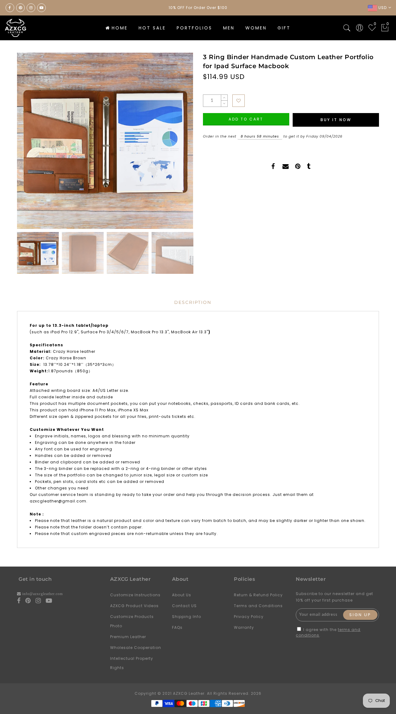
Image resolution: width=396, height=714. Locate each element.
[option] (105, 141)
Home (120, 28)
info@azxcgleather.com (42, 594)
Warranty (244, 627)
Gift (284, 28)
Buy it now (336, 119)
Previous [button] (28, 144)
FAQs (177, 627)
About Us (181, 595)
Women (256, 28)
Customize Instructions (135, 595)
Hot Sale (152, 28)
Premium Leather (128, 636)
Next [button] (174, 144)
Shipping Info (186, 616)
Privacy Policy (249, 616)
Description (192, 302)
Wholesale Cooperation (135, 647)
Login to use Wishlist (238, 100)
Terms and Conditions (258, 605)
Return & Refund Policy (258, 595)
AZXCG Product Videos (134, 605)
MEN (229, 28)
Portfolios (194, 28)
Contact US (184, 605)
